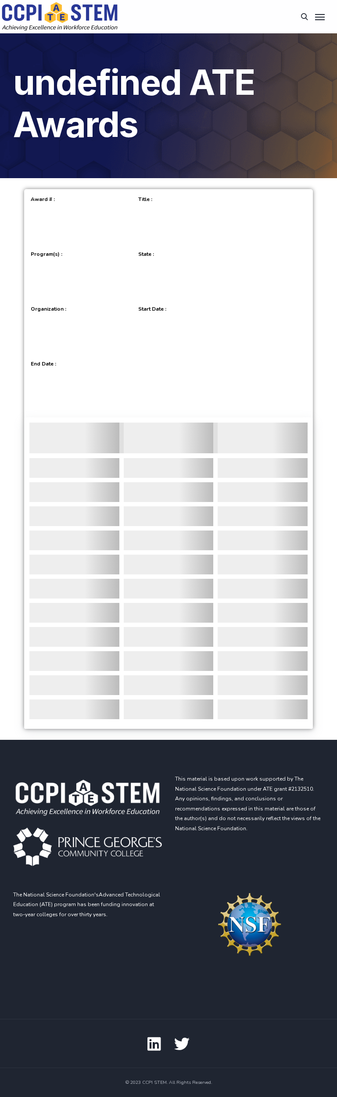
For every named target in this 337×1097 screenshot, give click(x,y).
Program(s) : (46, 254)
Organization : (48, 308)
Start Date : (152, 308)
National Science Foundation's (61, 894)
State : (146, 254)
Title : (145, 199)
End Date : (43, 363)
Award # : (43, 199)
